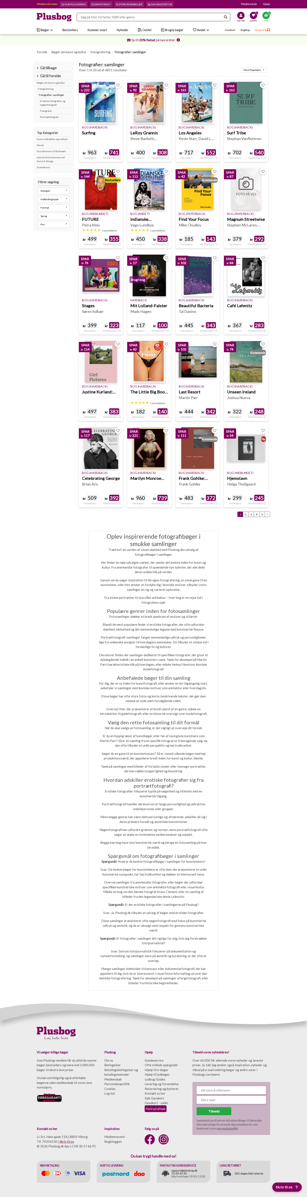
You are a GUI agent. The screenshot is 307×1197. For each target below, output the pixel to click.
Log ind (109, 1093)
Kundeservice (154, 1060)
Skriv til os (67, 1141)
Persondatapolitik (117, 1084)
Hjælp (266, 4)
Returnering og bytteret (162, 1089)
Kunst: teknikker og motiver (52, 139)
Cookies (110, 1089)
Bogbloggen (113, 1141)
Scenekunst (43, 167)
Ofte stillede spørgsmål (161, 1065)
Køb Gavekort (154, 1098)
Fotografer (46, 110)
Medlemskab (249, 4)
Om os (108, 1060)
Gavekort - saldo (156, 1103)
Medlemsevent (114, 1137)
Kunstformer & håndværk (51, 151)
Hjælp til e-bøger (156, 1070)
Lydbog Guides (155, 1079)
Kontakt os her (155, 1093)
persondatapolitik (227, 1128)
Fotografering (100, 52)
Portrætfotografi (49, 117)
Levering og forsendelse (162, 1084)
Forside (42, 52)
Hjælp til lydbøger (157, 1074)
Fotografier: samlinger (51, 95)
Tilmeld (214, 1111)
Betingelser (112, 1065)
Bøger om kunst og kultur (68, 52)
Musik (40, 145)
